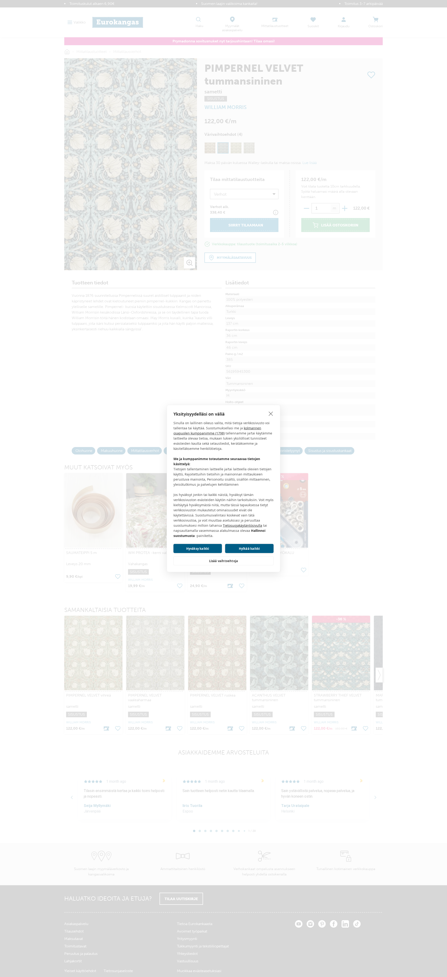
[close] (270, 413)
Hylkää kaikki (249, 549)
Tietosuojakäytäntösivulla (242, 525)
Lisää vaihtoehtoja (223, 561)
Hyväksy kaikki (197, 549)
